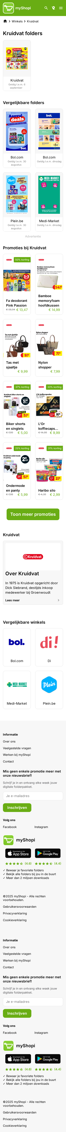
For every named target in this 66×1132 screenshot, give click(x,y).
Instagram (41, 827)
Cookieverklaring (15, 920)
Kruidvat (32, 21)
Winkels (17, 21)
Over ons (9, 741)
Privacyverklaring (15, 913)
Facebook (10, 827)
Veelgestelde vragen (17, 748)
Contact (8, 761)
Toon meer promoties (33, 514)
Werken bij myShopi (17, 754)
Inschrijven (17, 807)
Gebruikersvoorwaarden (19, 906)
